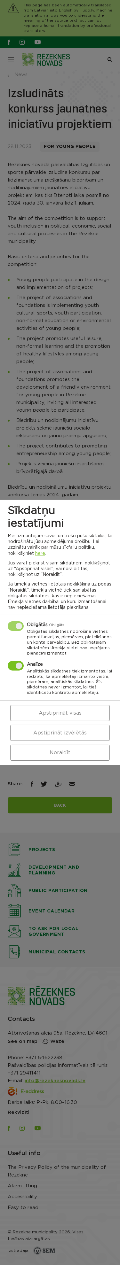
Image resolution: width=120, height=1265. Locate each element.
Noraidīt (60, 752)
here (40, 553)
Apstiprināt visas (60, 713)
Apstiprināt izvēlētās (60, 732)
